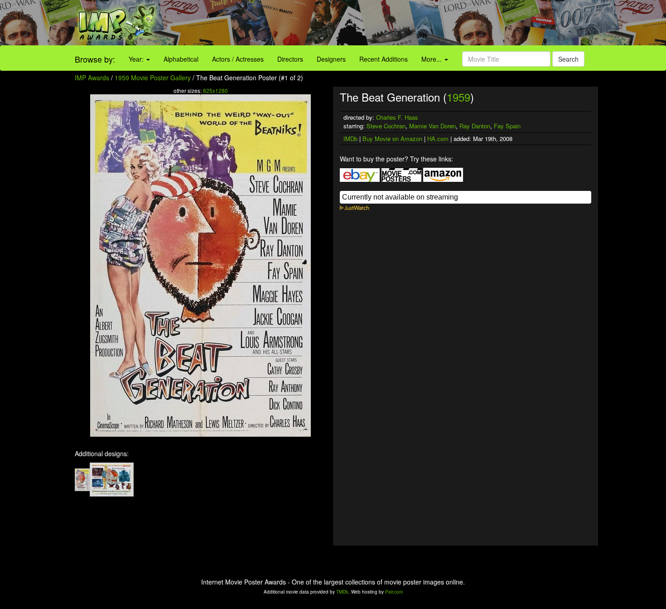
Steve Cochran (386, 126)
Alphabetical (181, 58)
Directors (290, 58)
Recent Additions (383, 58)
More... (432, 58)
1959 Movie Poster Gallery (153, 77)
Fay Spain (507, 126)
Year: (137, 58)
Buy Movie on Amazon (392, 138)
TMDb (342, 592)
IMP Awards (92, 77)
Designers (331, 58)
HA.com (438, 138)
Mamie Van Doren (432, 126)
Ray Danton (474, 126)
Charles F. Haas (397, 117)
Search (568, 58)
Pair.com (394, 592)
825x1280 (215, 90)
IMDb (350, 138)
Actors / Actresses (238, 58)
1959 (458, 97)
